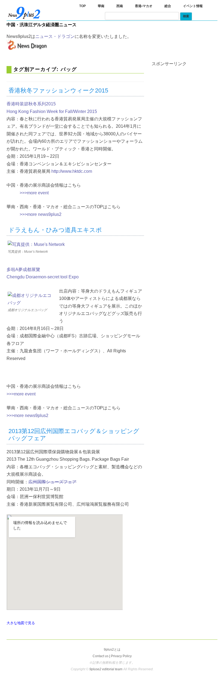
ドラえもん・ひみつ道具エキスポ (55, 230)
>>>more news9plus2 (40, 214)
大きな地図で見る (21, 623)
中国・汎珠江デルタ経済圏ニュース (41, 24)
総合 (167, 6)
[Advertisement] (188, 100)
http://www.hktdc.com (71, 171)
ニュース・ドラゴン (55, 36)
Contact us (100, 656)
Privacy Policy (121, 656)
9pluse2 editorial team (106, 669)
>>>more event (34, 192)
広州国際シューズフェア (52, 482)
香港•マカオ (143, 6)
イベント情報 (193, 6)
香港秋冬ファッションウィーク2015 (58, 90)
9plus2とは (112, 649)
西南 (119, 6)
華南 (101, 6)
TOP (82, 6)
